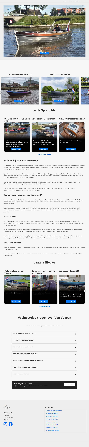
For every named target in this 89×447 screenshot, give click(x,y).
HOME (64, 1)
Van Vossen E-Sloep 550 (51, 422)
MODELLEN (70, 1)
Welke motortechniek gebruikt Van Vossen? (25, 353)
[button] (44, 32)
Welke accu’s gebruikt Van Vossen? (23, 347)
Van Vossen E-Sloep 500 (51, 427)
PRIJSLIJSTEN (77, 1)
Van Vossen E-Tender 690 (52, 413)
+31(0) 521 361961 (9, 417)
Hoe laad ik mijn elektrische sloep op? (23, 340)
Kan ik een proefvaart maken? (21, 374)
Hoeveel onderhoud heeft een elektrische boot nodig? (28, 360)
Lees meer (44, 53)
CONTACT (83, 1)
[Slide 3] (47, 55)
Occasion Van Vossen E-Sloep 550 (54, 410)
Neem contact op (69, 384)
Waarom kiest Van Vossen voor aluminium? (25, 367)
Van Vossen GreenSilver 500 (52, 430)
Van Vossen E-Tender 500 (52, 424)
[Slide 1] (42, 55)
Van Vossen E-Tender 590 (52, 419)
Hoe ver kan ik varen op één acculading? (24, 333)
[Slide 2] (44, 55)
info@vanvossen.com (10, 419)
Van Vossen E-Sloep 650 (51, 416)
